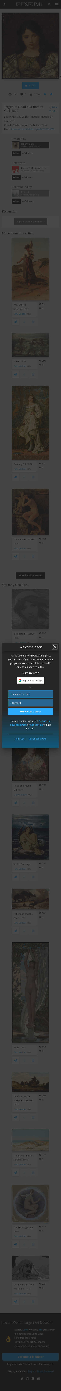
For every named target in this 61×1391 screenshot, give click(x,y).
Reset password (37, 738)
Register (19, 738)
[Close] (54, 647)
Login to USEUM (32, 711)
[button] (31, 680)
